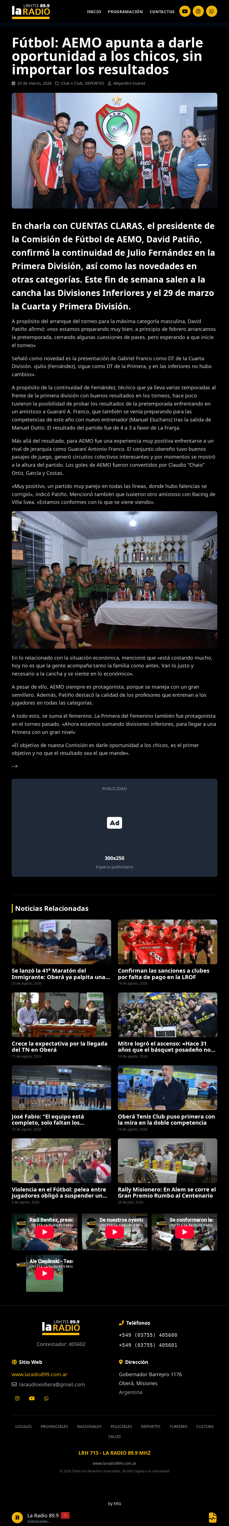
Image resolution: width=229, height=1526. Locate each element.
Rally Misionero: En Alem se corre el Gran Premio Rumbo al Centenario (167, 1192)
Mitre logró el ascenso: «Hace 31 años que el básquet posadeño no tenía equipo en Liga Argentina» (164, 1050)
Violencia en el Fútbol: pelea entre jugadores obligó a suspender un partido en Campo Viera (59, 1196)
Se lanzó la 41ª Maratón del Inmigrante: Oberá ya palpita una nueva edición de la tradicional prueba (58, 980)
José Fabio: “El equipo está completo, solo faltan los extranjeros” (48, 1123)
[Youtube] (31, 1398)
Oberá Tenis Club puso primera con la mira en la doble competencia (166, 1119)
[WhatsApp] (211, 11)
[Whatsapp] (46, 1398)
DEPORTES (94, 83)
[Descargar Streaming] (212, 1517)
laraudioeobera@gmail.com (51, 1384)
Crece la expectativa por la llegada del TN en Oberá (60, 1046)
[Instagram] (184, 11)
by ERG (114, 1503)
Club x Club (72, 83)
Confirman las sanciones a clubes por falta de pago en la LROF (163, 973)
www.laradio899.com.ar (39, 1374)
